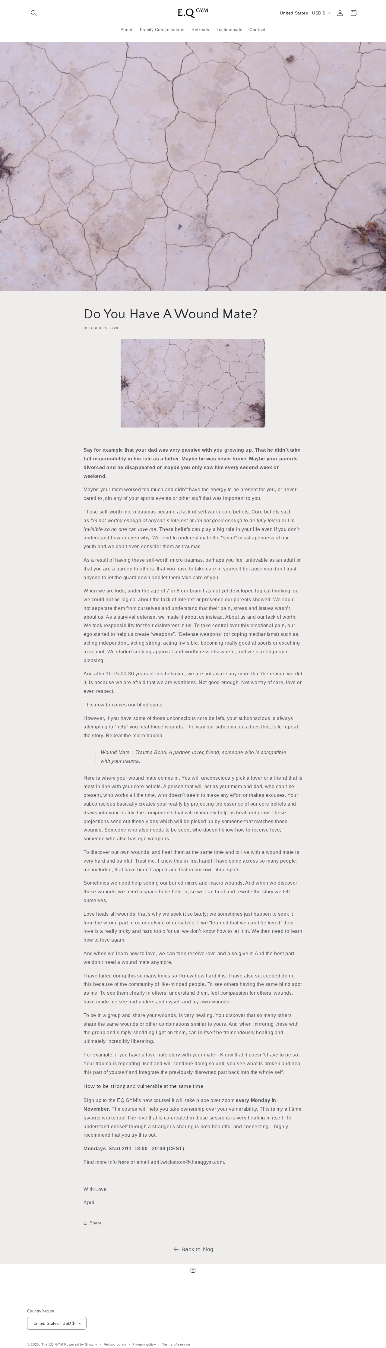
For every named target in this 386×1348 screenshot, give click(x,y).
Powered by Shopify (80, 1344)
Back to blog (198, 1249)
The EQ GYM (52, 1344)
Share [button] (96, 1222)
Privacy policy (144, 1344)
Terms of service (176, 1344)
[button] (33, 13)
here (123, 1161)
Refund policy (115, 1344)
